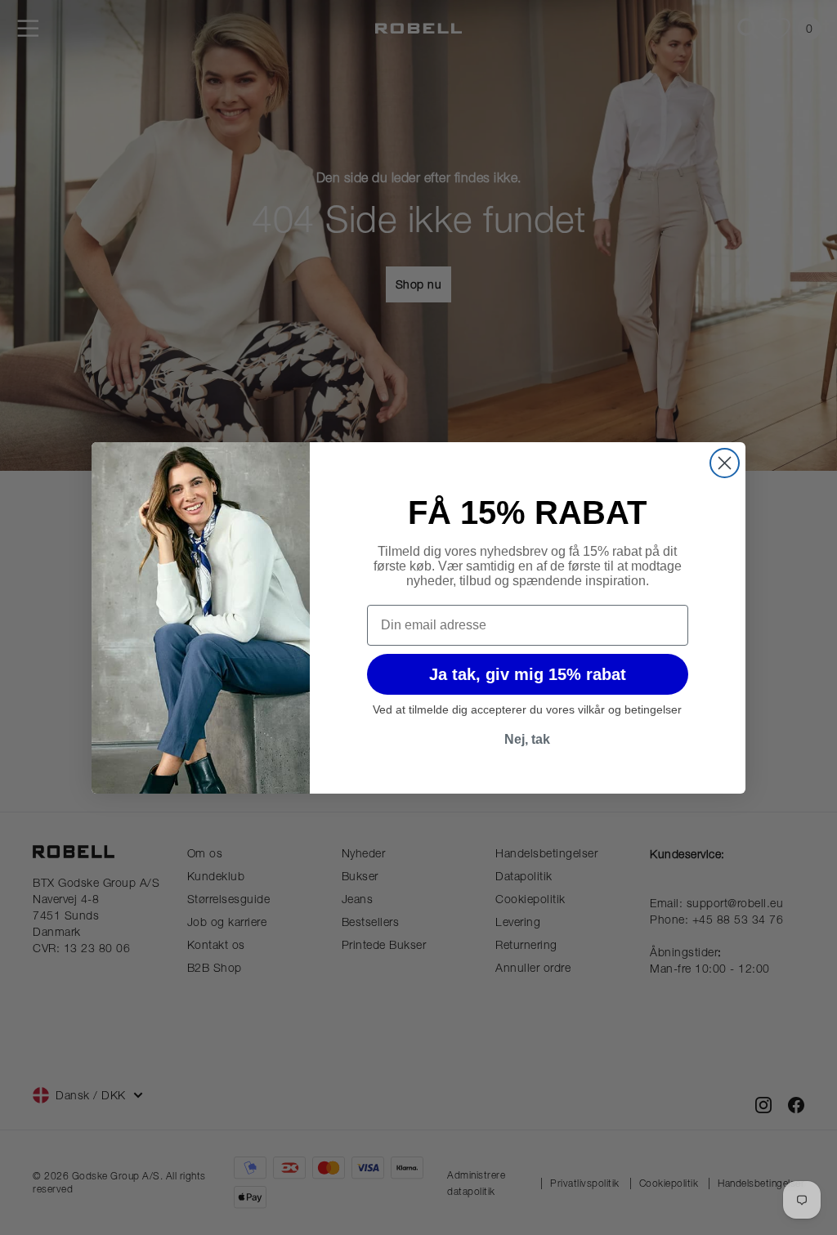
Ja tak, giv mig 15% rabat (527, 674)
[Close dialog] (724, 463)
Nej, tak (527, 739)
